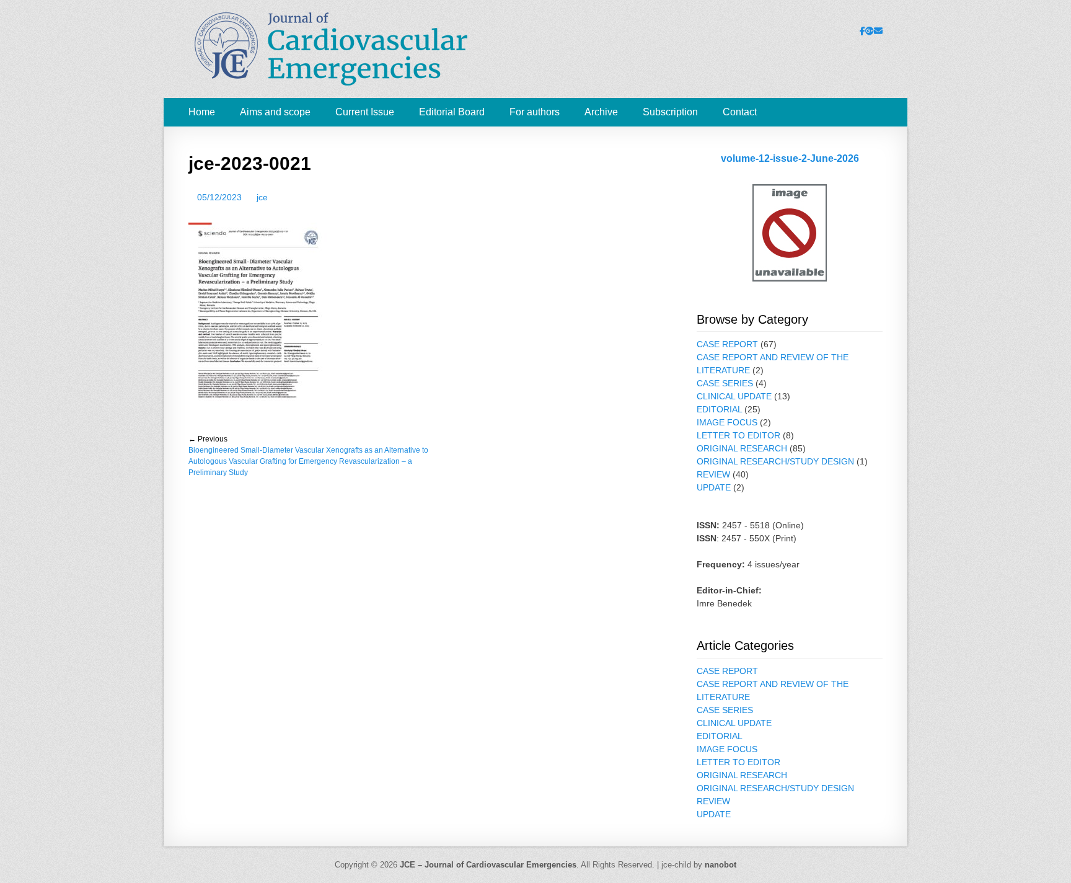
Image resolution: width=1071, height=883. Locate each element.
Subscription (670, 112)
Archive (601, 112)
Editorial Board (452, 112)
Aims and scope (275, 112)
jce (262, 197)
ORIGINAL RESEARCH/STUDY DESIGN (775, 461)
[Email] (878, 31)
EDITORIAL (719, 409)
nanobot (720, 864)
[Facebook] (862, 31)
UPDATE (714, 487)
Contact (740, 112)
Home (201, 112)
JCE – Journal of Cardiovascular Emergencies (488, 864)
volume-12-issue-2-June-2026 (790, 158)
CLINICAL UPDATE (734, 396)
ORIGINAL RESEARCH (742, 448)
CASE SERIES (725, 383)
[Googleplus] (869, 31)
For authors (534, 112)
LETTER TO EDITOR (738, 435)
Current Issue (364, 112)
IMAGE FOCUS (727, 422)
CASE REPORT (727, 344)
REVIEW (713, 474)
